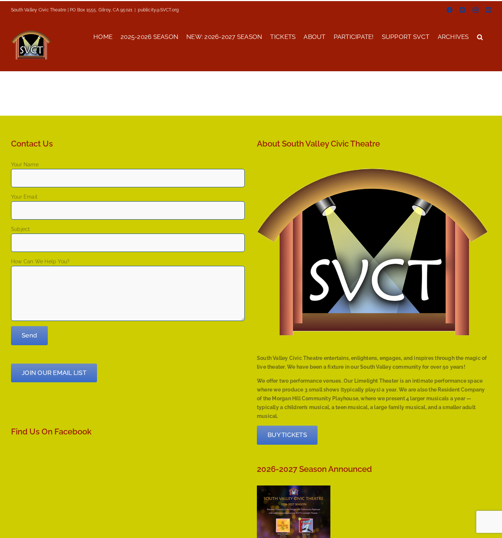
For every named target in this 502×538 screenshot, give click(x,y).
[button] (480, 36)
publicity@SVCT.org (158, 9)
